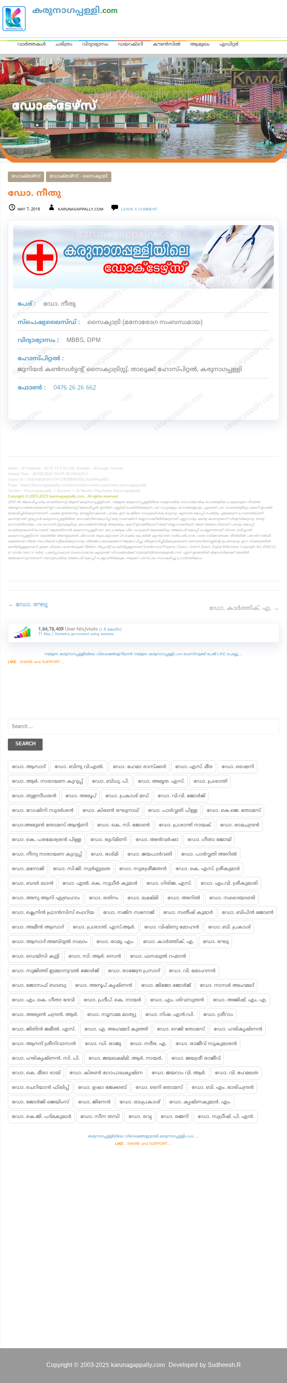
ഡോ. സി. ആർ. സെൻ (94, 957)
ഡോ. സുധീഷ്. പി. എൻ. (226, 1117)
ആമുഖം (200, 44)
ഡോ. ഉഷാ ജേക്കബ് (102, 1088)
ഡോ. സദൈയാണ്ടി (232, 898)
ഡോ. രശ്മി (104, 854)
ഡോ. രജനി (175, 1117)
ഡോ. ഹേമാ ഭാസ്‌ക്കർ (139, 767)
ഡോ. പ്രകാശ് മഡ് (127, 796)
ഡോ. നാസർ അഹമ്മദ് (227, 986)
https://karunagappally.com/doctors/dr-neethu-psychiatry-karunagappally (83, 485)
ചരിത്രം (63, 44)
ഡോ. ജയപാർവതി (149, 854)
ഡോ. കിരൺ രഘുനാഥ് (111, 811)
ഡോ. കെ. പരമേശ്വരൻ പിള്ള (46, 840)
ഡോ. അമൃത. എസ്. (161, 782)
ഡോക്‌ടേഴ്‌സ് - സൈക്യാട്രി (79, 176)
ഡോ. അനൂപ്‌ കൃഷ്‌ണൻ (103, 986)
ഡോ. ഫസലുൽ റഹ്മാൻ (158, 957)
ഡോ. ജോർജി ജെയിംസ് (40, 1102)
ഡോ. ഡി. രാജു (103, 1044)
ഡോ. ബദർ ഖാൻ (32, 884)
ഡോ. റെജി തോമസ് (181, 1029)
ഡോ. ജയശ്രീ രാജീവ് (196, 1059)
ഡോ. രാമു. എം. (115, 942)
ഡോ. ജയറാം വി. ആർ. (179, 1073)
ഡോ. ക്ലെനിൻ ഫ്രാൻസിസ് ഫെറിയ (53, 913)
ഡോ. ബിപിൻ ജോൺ (248, 913)
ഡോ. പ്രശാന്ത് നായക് (185, 825)
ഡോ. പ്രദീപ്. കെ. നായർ (112, 1000)
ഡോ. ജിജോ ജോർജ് (166, 986)
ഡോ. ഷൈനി (238, 767)
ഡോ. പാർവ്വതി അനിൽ (209, 854)
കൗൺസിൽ (166, 44)
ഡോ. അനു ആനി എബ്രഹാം (46, 898)
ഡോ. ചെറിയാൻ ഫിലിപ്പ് (40, 1088)
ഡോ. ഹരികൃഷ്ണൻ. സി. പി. (46, 1059)
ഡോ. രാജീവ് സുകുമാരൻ (206, 1044)
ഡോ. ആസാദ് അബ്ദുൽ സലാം (49, 942)
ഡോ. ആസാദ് (29, 767)
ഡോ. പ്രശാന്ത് (210, 782)
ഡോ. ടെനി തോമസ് (159, 1088)
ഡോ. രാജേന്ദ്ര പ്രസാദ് (134, 971)
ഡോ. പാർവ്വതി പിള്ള (173, 811)
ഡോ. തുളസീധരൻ (34, 796)
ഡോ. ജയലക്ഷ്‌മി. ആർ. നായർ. (126, 1059)
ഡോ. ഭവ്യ (140, 1117)
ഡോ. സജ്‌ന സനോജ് (128, 913)
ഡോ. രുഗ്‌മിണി (108, 840)
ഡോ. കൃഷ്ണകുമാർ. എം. (200, 1102)
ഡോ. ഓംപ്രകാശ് (140, 1102)
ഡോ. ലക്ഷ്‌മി (142, 898)
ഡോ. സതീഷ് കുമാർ (188, 913)
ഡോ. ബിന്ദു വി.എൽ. (79, 767)
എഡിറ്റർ (228, 44)
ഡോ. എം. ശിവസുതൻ (177, 1000)
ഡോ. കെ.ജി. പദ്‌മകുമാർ (41, 1117)
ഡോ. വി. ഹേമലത (236, 1073)
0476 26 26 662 (74, 388)
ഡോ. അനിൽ (183, 898)
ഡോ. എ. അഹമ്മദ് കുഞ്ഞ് (116, 1029)
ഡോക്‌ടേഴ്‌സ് (26, 176)
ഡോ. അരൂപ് (80, 796)
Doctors (63, 491)
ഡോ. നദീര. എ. (148, 1044)
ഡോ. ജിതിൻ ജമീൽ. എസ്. (43, 1029)
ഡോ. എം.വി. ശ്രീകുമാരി (229, 884)
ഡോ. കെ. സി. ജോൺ (123, 825)
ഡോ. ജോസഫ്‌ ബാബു (39, 986)
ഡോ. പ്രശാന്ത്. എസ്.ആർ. (104, 927)
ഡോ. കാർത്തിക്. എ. (168, 942)
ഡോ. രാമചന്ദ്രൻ (239, 825)
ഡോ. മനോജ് (28, 869)
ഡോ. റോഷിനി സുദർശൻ (43, 811)
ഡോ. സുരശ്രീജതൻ (143, 869)
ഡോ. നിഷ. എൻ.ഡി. (169, 1015)
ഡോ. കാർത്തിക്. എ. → (244, 608)
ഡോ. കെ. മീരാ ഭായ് (36, 1073)
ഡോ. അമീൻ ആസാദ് (38, 927)
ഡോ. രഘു (216, 942)
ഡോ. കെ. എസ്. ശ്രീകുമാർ (208, 869)
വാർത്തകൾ (32, 44)
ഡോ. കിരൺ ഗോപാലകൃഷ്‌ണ (106, 1073)
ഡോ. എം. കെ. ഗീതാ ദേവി (43, 1000)
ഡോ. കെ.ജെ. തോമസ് (234, 811)
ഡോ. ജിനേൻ (94, 1102)
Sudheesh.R (224, 1365)
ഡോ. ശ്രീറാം (218, 1015)
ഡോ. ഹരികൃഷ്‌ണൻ (238, 1029)
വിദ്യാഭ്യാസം (95, 44)
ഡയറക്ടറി (130, 44)
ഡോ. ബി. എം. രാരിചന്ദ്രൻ (223, 1088)
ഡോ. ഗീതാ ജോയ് (209, 840)
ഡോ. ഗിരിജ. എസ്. (169, 884)
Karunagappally (38, 491)
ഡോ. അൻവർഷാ (157, 840)
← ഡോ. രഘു (27, 605)
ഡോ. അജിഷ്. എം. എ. (240, 1000)
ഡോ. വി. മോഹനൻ (192, 971)
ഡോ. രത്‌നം (103, 898)
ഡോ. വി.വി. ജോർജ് (181, 796)
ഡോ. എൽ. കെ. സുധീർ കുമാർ (100, 884)
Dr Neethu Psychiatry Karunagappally (108, 491)
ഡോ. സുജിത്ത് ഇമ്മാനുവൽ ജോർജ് (55, 971)
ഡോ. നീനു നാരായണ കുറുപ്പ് (47, 854)
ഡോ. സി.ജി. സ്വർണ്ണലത (81, 869)
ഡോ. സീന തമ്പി (100, 1117)
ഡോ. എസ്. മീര (194, 767)
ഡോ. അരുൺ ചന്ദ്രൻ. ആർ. (45, 1015)
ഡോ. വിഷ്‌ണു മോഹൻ (171, 927)
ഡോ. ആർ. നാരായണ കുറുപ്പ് (47, 782)
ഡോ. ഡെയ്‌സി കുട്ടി (35, 957)
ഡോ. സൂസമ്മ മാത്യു (111, 1015)
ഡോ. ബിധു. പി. (110, 782)
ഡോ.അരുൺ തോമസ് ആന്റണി (50, 825)
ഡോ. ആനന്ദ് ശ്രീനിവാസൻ (44, 1044)
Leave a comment (139, 209)
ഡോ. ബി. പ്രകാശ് (229, 927)
